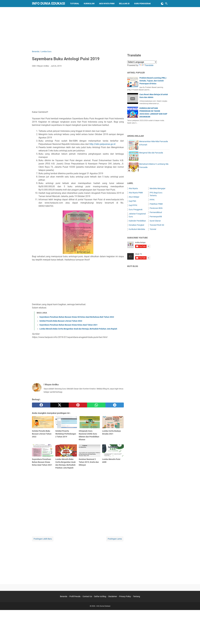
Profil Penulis (74, 596)
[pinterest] (78, 405)
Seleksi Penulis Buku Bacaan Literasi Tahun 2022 (60, 321)
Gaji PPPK (133, 205)
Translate (148, 65)
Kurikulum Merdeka (137, 229)
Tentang (136, 596)
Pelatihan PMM (156, 204)
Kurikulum (89, 3)
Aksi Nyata (133, 188)
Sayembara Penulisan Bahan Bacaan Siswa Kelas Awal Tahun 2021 (68, 325)
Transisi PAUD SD (157, 225)
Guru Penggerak (142, 3)
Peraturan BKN (156, 208)
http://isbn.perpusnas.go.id (102, 144)
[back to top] (194, 618)
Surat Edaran (155, 221)
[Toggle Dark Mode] (162, 3)
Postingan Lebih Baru (43, 539)
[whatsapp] (96, 405)
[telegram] (114, 405)
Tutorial (74, 3)
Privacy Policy (125, 596)
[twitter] (59, 405)
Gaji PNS (132, 201)
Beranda (63, 596)
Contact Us (87, 596)
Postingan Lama (115, 539)
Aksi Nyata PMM (106, 3)
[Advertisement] (100, 28)
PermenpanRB (156, 216)
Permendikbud (156, 212)
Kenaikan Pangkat (136, 225)
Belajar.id (124, 3)
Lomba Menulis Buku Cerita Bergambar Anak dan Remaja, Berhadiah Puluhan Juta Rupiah (78, 329)
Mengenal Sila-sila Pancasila (151, 153)
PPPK (152, 200)
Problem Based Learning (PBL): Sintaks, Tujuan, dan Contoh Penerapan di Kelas (153, 81)
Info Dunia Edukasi (48, 3)
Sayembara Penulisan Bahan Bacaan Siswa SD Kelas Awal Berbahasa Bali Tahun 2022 (76, 317)
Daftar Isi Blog (100, 596)
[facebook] (41, 405)
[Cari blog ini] (166, 3)
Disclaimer (112, 596)
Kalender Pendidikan (137, 221)
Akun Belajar (134, 197)
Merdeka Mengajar (157, 188)
